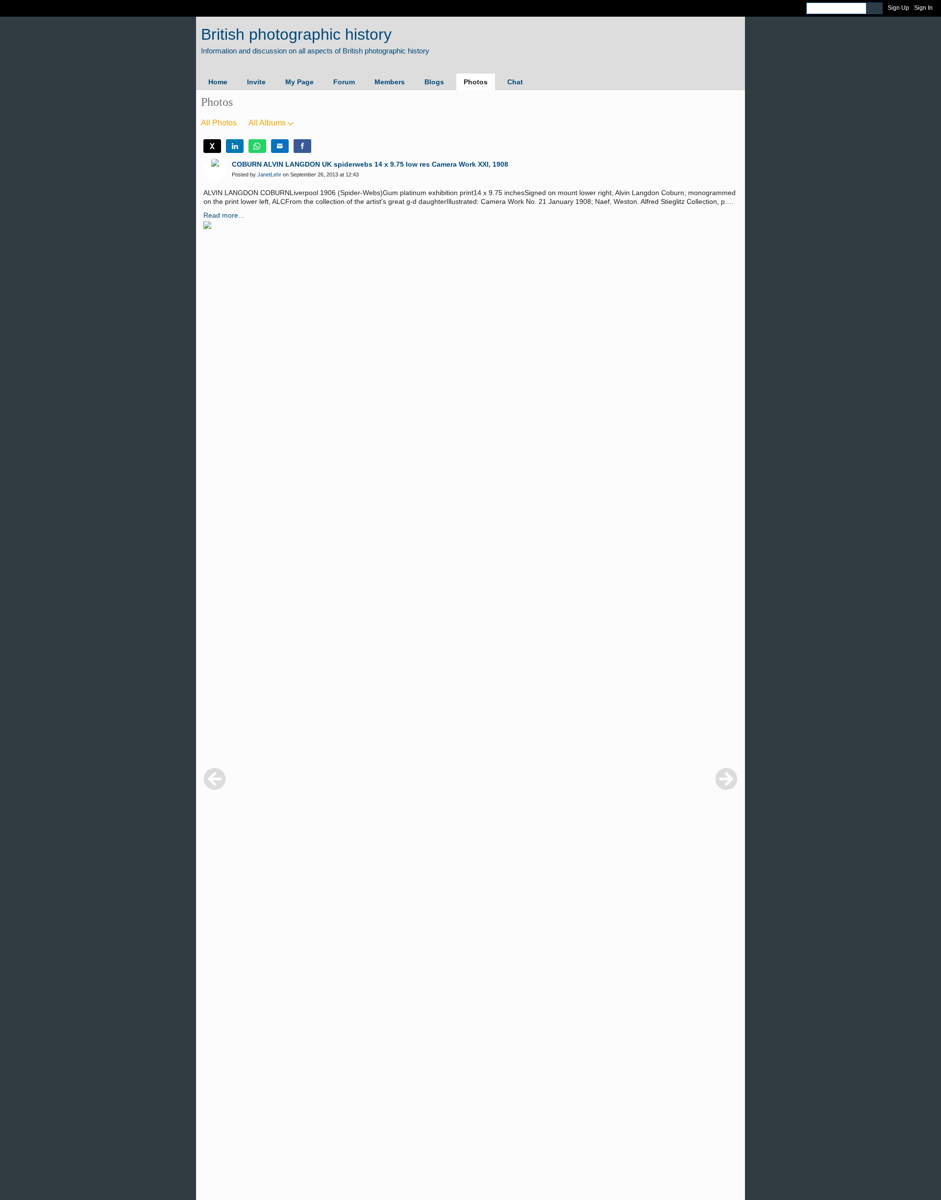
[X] (212, 146)
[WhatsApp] (257, 146)
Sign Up (898, 7)
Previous (214, 779)
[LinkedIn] (235, 146)
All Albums (267, 123)
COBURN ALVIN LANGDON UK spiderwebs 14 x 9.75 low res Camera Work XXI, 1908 (370, 164)
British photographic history (296, 34)
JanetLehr (269, 174)
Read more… (224, 215)
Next (726, 779)
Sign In (923, 7)
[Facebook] (302, 146)
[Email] (280, 146)
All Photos (219, 123)
